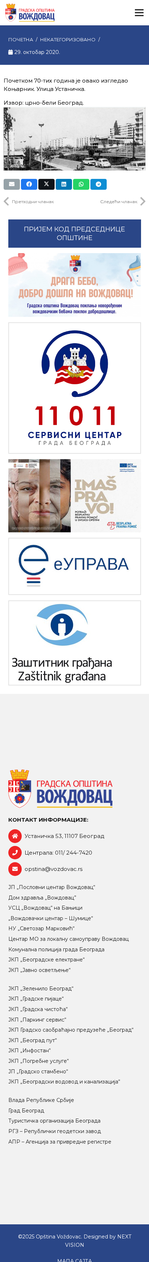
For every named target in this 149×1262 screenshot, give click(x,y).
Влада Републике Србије (41, 1100)
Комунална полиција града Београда (56, 949)
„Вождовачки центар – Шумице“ (50, 918)
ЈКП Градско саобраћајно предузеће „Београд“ (70, 1030)
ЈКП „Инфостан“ (29, 1050)
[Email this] (12, 184)
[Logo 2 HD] (74, 643)
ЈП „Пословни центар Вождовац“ (51, 887)
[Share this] (29, 184)
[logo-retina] (30, 13)
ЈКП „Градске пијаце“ (36, 998)
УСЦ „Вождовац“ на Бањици (45, 908)
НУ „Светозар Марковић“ (41, 928)
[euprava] (74, 566)
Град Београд (26, 1110)
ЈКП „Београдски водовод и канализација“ (64, 1081)
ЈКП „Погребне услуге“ (38, 1061)
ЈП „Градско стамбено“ (38, 1071)
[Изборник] (139, 13)
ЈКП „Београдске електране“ (46, 959)
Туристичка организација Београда (54, 1121)
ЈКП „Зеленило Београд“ (40, 988)
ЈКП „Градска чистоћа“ (38, 1009)
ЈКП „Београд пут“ (32, 1040)
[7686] (74, 285)
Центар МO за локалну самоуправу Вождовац (68, 939)
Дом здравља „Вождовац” (42, 897)
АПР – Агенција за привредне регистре (59, 1142)
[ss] (74, 388)
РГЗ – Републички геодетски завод (54, 1131)
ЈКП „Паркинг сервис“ (37, 1019)
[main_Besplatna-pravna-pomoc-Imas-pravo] (74, 495)
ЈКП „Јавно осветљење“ (39, 970)
